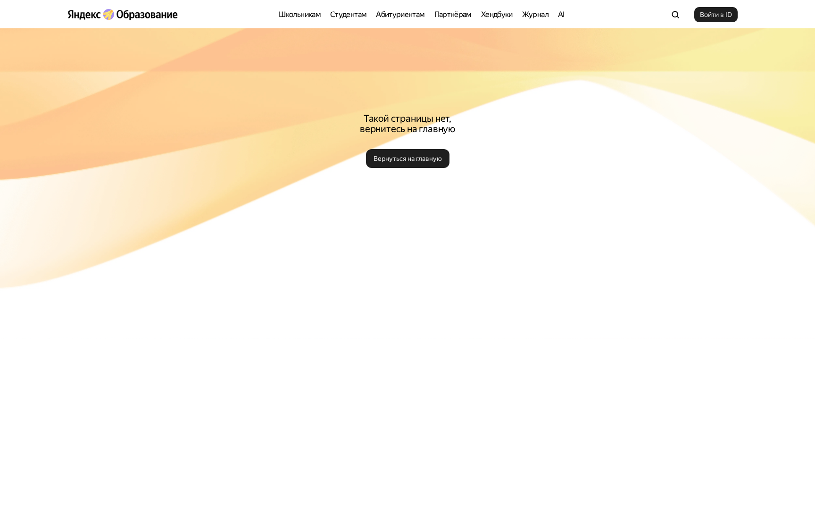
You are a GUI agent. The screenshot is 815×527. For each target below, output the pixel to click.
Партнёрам (453, 14)
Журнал (535, 14)
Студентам (348, 14)
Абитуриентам (400, 14)
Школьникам (300, 14)
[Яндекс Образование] (122, 14)
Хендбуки (497, 14)
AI (561, 14)
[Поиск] (675, 14)
